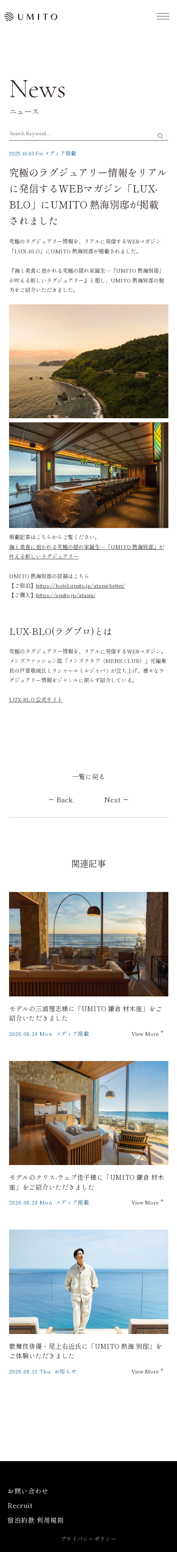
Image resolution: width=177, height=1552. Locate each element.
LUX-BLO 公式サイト (36, 699)
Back (64, 799)
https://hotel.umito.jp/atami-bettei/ (80, 585)
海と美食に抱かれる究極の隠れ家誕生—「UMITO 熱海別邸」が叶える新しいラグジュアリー (86, 551)
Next (112, 799)
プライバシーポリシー (89, 1538)
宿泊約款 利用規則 (35, 1520)
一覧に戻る (88, 776)
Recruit (20, 1505)
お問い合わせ (28, 1491)
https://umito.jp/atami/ (65, 595)
